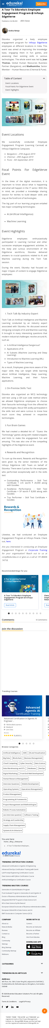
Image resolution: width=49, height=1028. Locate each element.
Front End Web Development (31, 773)
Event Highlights (12, 90)
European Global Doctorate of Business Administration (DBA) (23, 907)
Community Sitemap (9, 951)
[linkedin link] (12, 1007)
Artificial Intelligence (11, 753)
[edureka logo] (19, 4)
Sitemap (5, 944)
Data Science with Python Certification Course (18, 876)
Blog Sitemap (6, 947)
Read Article (10, 605)
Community (6, 941)
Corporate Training (37, 550)
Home (6, 842)
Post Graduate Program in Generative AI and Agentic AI (21, 893)
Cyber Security (26, 763)
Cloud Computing (10, 763)
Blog (11, 842)
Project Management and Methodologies (19, 804)
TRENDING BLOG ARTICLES (14, 973)
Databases (32, 768)
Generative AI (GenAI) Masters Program (16, 890)
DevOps (42, 768)
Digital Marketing (10, 773)
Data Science (40, 763)
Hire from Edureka (32, 937)
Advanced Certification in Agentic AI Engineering (19, 866)
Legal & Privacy (25, 1001)
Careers (29, 923)
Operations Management (31, 789)
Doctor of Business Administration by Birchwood (19, 896)
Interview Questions (11, 784)
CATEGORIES (8, 963)
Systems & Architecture (12, 830)
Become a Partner (32, 934)
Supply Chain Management (14, 825)
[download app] (34, 947)
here (8, 541)
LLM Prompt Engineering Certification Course (18, 873)
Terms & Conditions (9, 1001)
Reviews (5, 930)
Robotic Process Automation (14, 810)
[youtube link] (17, 1007)
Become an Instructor (34, 927)
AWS (25, 753)
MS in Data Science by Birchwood (13, 903)
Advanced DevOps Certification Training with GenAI (20, 869)
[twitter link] (7, 1007)
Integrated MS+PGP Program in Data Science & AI (19, 900)
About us (5, 923)
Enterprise (18, 842)
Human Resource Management (15, 779)
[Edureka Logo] (11, 854)
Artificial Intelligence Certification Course (16, 880)
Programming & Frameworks (15, 799)
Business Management (33, 758)
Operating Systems (11, 789)
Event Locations (12, 83)
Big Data (6, 758)
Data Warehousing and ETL (14, 768)
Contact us (5, 934)
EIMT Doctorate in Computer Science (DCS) (17, 913)
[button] (9, 613)
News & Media (7, 927)
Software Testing (31, 815)
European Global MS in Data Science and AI (17, 910)
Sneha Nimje (13, 30)
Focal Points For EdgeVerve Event (19, 86)
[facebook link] (2, 1007)
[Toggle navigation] (3, 4)
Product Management (12, 794)
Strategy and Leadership (13, 820)
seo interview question (12, 815)
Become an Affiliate (33, 930)
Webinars (5, 954)
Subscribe (41, 4)
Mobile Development (30, 784)
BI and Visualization (37, 753)
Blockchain (17, 758)
